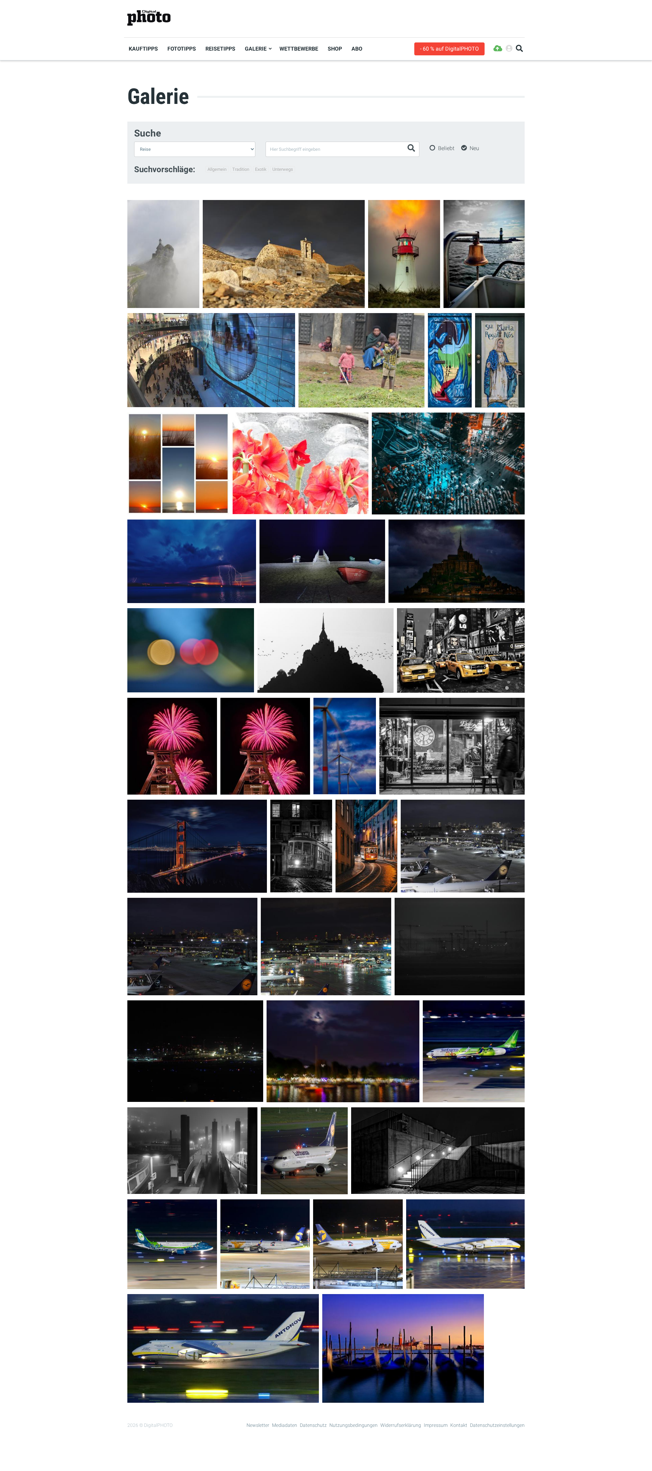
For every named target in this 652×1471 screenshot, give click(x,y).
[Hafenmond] (343, 1098)
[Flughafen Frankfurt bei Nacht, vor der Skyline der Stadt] (192, 991)
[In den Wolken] (163, 304)
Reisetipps (220, 49)
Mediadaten (284, 1425)
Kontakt (458, 1425)
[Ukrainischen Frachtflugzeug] (465, 1284)
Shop (335, 49)
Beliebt (446, 148)
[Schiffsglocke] (484, 304)
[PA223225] (195, 1097)
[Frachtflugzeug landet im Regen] (223, 1398)
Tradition (240, 169)
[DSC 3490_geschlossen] (438, 1189)
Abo (356, 49)
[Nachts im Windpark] (344, 790)
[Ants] (211, 403)
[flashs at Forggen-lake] (191, 599)
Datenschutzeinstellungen (497, 1425)
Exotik (261, 169)
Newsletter (258, 1425)
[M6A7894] (284, 304)
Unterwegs (282, 169)
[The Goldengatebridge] (197, 888)
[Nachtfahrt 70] (190, 688)
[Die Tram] (366, 888)
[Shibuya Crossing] (448, 510)
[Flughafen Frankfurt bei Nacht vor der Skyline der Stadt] (463, 888)
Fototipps (181, 49)
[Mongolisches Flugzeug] (358, 1285)
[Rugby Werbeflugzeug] (172, 1285)
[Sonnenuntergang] (178, 510)
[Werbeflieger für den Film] (474, 1098)
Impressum (436, 1425)
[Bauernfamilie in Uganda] (361, 403)
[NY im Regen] (461, 688)
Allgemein (217, 169)
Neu (474, 148)
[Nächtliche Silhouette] (325, 688)
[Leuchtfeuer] (404, 304)
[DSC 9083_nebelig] (192, 1189)
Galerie (256, 49)
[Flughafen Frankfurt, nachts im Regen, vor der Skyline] (326, 991)
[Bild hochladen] (498, 48)
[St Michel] (456, 598)
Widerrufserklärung (400, 1425)
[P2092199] (460, 991)
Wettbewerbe (298, 49)
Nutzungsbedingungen (353, 1425)
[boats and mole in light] (322, 599)
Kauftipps (143, 49)
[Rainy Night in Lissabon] (301, 888)
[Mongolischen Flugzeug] (265, 1284)
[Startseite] (148, 18)
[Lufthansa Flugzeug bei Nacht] (304, 1190)
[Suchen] (519, 48)
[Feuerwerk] (172, 790)
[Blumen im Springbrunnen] (300, 510)
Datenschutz (313, 1425)
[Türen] (450, 403)
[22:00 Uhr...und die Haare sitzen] (452, 790)
